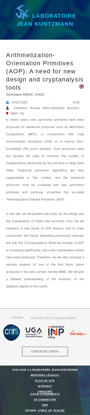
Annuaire (45, 391)
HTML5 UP (44, 410)
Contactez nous (45, 351)
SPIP (45, 405)
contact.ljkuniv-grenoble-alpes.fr (54, 317)
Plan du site (45, 380)
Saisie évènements (45, 394)
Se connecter (45, 399)
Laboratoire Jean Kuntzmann (46, 20)
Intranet (45, 386)
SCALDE (59, 410)
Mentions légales (45, 375)
